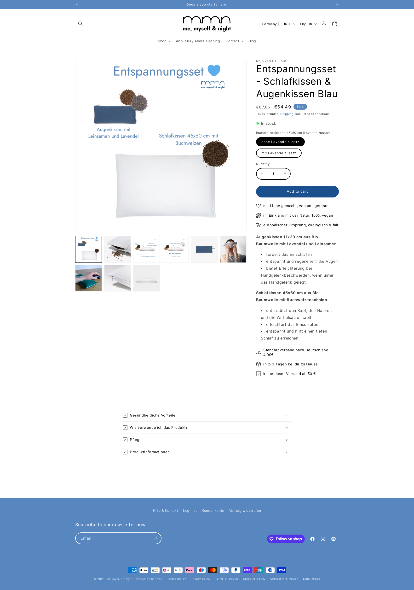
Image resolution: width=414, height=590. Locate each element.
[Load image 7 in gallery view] (88, 278)
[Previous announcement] (77, 4)
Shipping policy (254, 578)
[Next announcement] (337, 4)
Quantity (263, 164)
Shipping (286, 114)
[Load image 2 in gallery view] (117, 249)
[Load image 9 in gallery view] (146, 278)
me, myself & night (120, 579)
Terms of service (227, 578)
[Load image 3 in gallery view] (146, 249)
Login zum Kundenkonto (203, 510)
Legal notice (311, 578)
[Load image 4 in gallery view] (175, 249)
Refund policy (176, 578)
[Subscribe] (155, 538)
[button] (80, 23)
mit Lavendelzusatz (278, 153)
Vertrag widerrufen (245, 510)
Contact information (284, 578)
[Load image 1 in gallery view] (88, 249)
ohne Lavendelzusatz (280, 142)
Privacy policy (201, 578)
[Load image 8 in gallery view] (117, 278)
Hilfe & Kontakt (165, 510)
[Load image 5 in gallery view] (204, 249)
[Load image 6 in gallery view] (233, 249)
